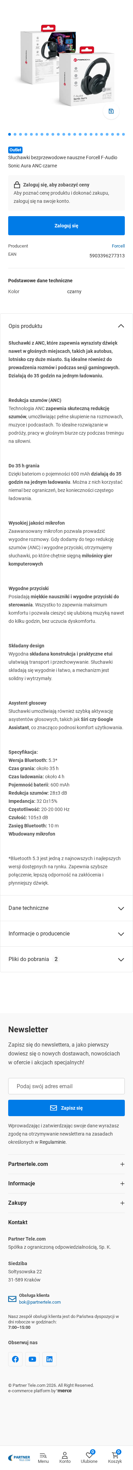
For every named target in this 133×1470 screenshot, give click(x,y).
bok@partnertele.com (40, 1302)
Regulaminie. (53, 1142)
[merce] (64, 1390)
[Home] (19, 1458)
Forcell (118, 246)
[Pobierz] (111, 111)
